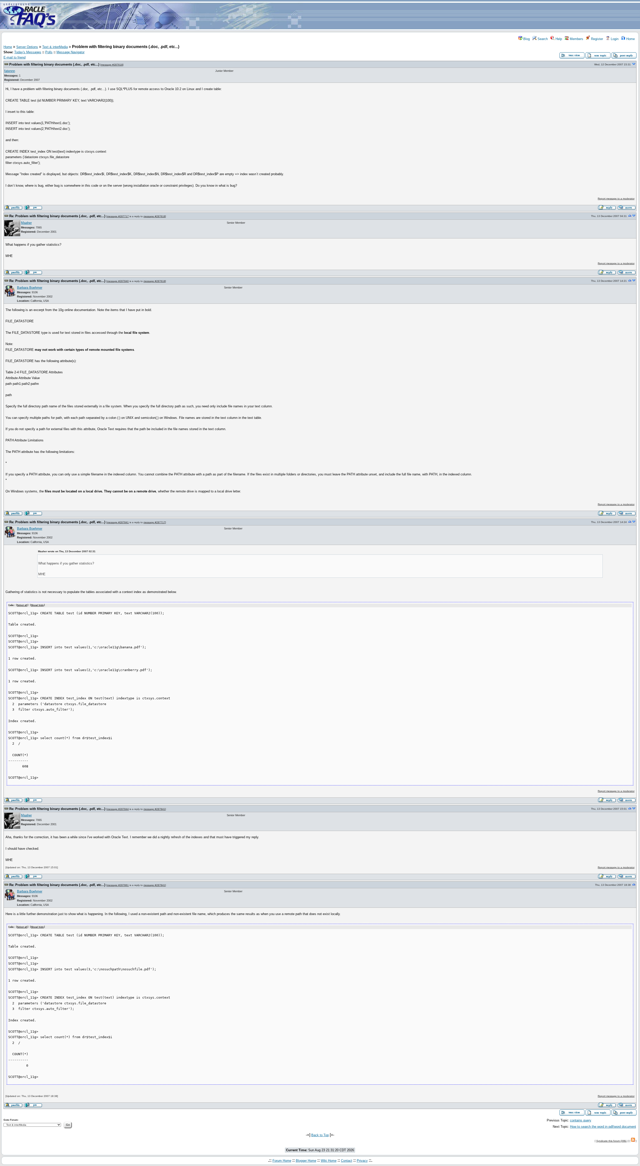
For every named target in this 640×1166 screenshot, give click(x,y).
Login (614, 39)
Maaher (26, 223)
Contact (346, 1160)
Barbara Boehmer (29, 287)
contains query (580, 1120)
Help (558, 39)
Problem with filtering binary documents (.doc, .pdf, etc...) (54, 64)
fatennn (9, 71)
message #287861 (118, 885)
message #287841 (118, 522)
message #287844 (118, 809)
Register (596, 39)
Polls (48, 52)
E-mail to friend (15, 57)
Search (542, 39)
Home (630, 39)
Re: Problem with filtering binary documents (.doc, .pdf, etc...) (57, 216)
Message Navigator (70, 52)
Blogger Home (306, 1160)
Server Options (27, 47)
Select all (22, 605)
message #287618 (112, 64)
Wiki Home (328, 1160)
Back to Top (320, 1135)
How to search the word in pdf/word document (603, 1126)
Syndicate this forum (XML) (611, 1140)
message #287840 (118, 281)
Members (576, 39)
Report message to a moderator (616, 198)
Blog (526, 39)
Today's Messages (27, 52)
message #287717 (118, 216)
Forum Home (281, 1160)
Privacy (362, 1160)
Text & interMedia (55, 47)
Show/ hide (37, 605)
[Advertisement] (349, 16)
